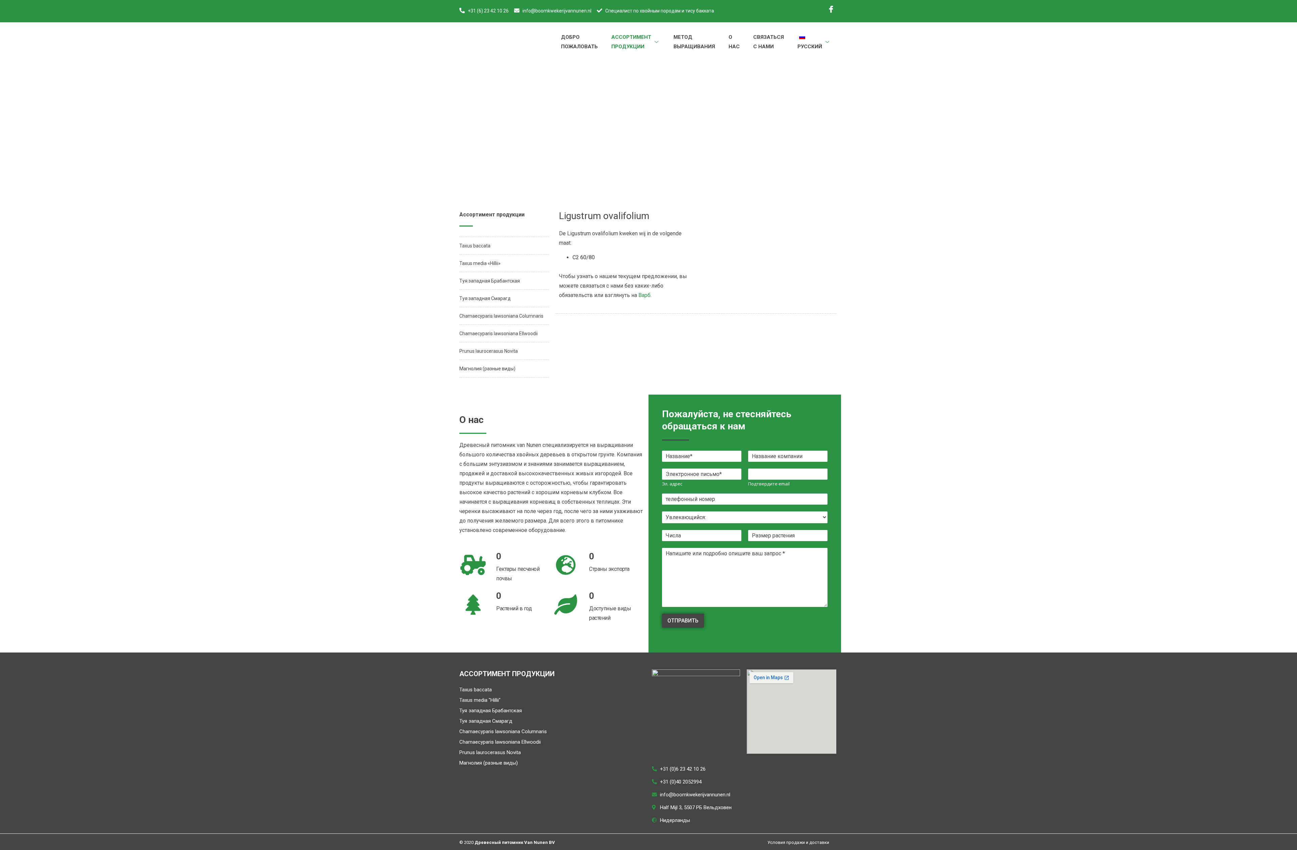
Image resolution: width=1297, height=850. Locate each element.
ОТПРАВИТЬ (682, 620)
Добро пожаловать (579, 42)
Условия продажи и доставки (798, 842)
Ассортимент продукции (631, 42)
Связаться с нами (768, 42)
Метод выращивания (694, 42)
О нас (734, 42)
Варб (644, 295)
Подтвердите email (769, 484)
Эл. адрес (672, 484)
